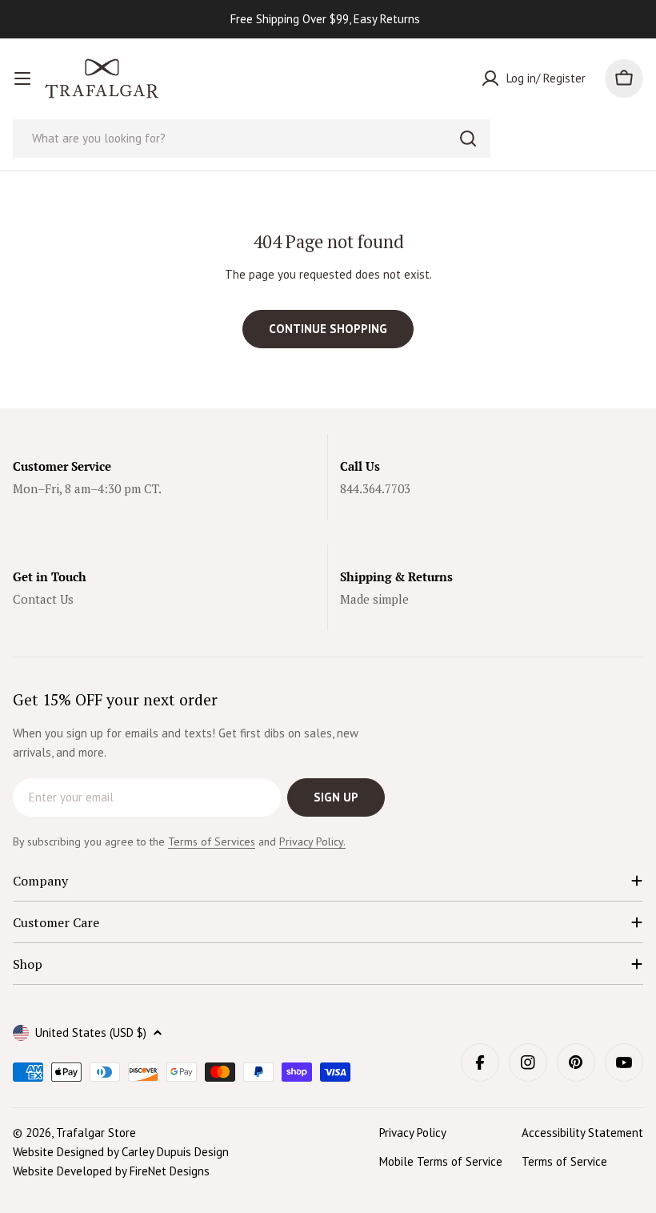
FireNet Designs (170, 1171)
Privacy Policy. (312, 841)
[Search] (468, 138)
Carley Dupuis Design (175, 1151)
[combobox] (251, 138)
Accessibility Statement (582, 1132)
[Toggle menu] (22, 78)
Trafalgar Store (96, 1132)
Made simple (374, 599)
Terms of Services (211, 841)
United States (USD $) (90, 1032)
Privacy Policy (412, 1132)
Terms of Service (564, 1161)
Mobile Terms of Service (440, 1161)
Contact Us (43, 599)
